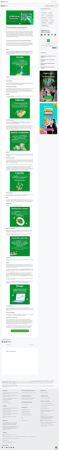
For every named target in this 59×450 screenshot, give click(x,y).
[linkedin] (6, 342)
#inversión (51, 20)
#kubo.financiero (44, 22)
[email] (8, 342)
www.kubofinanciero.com (25, 381)
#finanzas (50, 17)
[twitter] (4, 342)
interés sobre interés (14, 121)
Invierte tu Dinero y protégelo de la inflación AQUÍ (20, 330)
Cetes (24, 269)
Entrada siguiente (31, 345)
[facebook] (2, 342)
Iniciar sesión (54, 1)
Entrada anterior (8, 344)
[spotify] (13, 448)
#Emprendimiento (44, 17)
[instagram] (9, 448)
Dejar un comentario (9, 29)
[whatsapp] (10, 342)
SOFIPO (14, 275)
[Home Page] (4, 1)
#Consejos (50, 12)
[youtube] (6, 448)
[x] (4, 448)
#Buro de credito (44, 12)
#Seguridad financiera (45, 25)
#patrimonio (50, 22)
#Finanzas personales (45, 20)
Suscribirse (54, 47)
